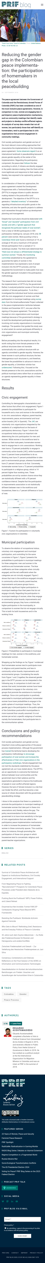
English (5, 853)
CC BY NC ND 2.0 (12, 46)
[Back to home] (16, 4)
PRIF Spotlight (7, 1142)
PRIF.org (5, 1253)
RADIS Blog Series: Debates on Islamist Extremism (22, 1151)
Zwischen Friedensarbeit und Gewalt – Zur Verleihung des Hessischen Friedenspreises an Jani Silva (22, 949)
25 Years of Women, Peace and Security (18, 1134)
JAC (33, 421)
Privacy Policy (36, 1253)
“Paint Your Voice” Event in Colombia (14, 43)
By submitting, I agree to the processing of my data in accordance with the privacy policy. (22, 1229)
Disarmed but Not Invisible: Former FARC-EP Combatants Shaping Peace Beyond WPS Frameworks (19, 910)
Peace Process (11, 1000)
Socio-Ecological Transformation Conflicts (19, 1163)
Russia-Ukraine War (10, 1159)
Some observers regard (26, 151)
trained (8, 751)
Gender (23, 994)
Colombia (9, 994)
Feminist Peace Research (12, 1138)
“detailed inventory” (19, 201)
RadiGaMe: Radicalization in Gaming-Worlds (20, 1146)
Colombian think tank (10, 240)
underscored (7, 367)
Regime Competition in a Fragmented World (19, 1155)
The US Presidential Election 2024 (15, 1167)
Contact (15, 1253)
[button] (42, 4)
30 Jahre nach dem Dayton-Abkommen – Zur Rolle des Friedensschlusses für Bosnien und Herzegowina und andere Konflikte (22, 938)
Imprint (24, 1253)
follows (27, 163)
